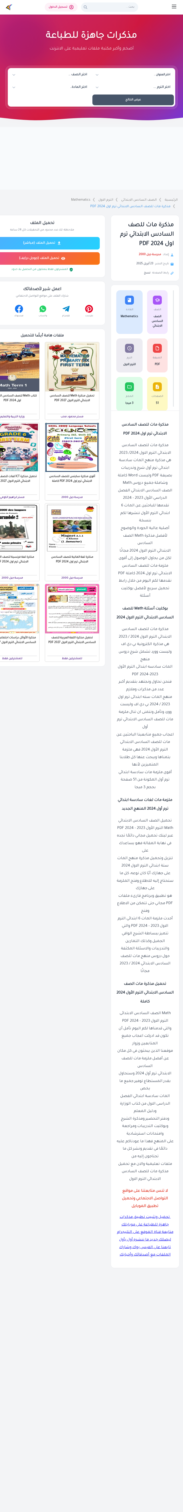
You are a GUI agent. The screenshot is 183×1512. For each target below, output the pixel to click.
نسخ (147, 273)
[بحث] (85, 7)
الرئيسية (171, 200)
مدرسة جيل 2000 (150, 254)
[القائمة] (174, 6)
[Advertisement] (91, 158)
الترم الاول (105, 200)
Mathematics (80, 200)
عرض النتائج (133, 99)
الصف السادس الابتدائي (139, 200)
